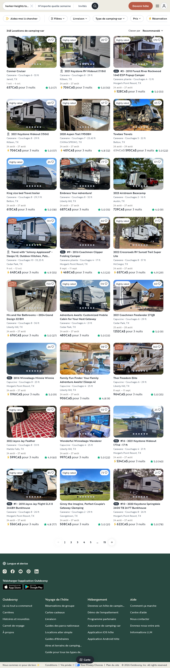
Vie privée (66, 665)
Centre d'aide (138, 612)
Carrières (8, 612)
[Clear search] (32, 6)
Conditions (51, 665)
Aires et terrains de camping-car (65, 645)
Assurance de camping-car (104, 626)
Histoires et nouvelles (16, 619)
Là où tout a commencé (17, 606)
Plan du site (112, 665)
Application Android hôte (103, 639)
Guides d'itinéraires (57, 639)
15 (105, 542)
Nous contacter (139, 619)
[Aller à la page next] (111, 542)
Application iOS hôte (101, 632)
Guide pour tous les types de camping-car (71, 652)
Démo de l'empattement (103, 612)
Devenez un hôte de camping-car (108, 606)
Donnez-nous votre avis (145, 626)
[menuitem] (58, 18)
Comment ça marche (143, 606)
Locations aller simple (58, 632)
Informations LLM (141, 632)
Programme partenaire (102, 619)
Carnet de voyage (13, 626)
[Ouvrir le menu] (161, 6)
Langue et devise (17, 563)
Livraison (50, 619)
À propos (8, 632)
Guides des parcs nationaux (62, 626)
